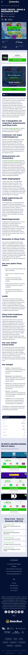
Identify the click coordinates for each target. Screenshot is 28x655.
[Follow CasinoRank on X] (12, 620)
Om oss (14, 590)
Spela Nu (14, 27)
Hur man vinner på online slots (14, 578)
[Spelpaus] (10, 637)
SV (13, 623)
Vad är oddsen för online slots (13, 575)
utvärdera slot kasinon (14, 128)
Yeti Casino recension (14, 469)
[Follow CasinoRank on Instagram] (8, 620)
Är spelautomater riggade (13, 571)
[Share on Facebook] (5, 20)
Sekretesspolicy (14, 592)
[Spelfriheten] (16, 641)
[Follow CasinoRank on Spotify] (18, 620)
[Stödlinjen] (7, 641)
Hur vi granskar (14, 595)
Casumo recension (14, 490)
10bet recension (14, 511)
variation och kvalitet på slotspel (11, 160)
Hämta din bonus (17, 60)
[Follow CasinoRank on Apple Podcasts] (22, 620)
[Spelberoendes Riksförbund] (20, 637)
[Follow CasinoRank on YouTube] (15, 620)
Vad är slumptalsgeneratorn (13, 580)
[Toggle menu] (2, 1)
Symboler (13, 573)
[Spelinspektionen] (3, 637)
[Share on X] (2, 20)
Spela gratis (14, 32)
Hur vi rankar (13, 597)
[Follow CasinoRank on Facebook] (5, 620)
